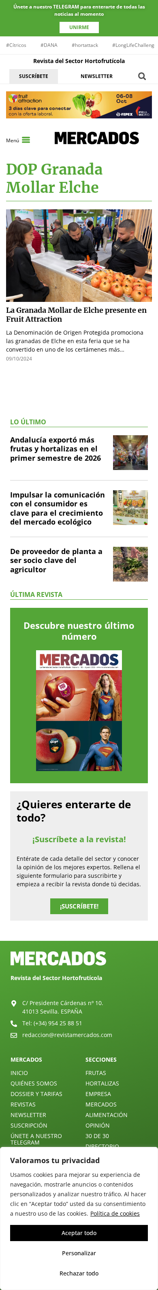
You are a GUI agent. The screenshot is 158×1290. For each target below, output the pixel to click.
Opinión (97, 1125)
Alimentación (106, 1115)
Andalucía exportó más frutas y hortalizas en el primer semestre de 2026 (55, 449)
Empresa (98, 1094)
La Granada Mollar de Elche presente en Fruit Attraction (76, 315)
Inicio (19, 1073)
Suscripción (29, 1125)
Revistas (23, 1104)
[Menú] (26, 140)
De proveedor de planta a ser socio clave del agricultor (56, 560)
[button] (142, 76)
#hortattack (85, 45)
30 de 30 (97, 1136)
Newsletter (28, 1115)
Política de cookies (115, 1213)
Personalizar (79, 1253)
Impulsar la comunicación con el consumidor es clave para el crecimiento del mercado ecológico (57, 508)
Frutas (95, 1073)
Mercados (101, 1104)
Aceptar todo (79, 1233)
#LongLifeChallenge (134, 45)
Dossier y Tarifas (36, 1094)
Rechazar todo (79, 1273)
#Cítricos (16, 45)
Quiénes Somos (34, 1083)
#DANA (49, 45)
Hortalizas (102, 1083)
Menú (12, 140)
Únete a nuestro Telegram (36, 1139)
